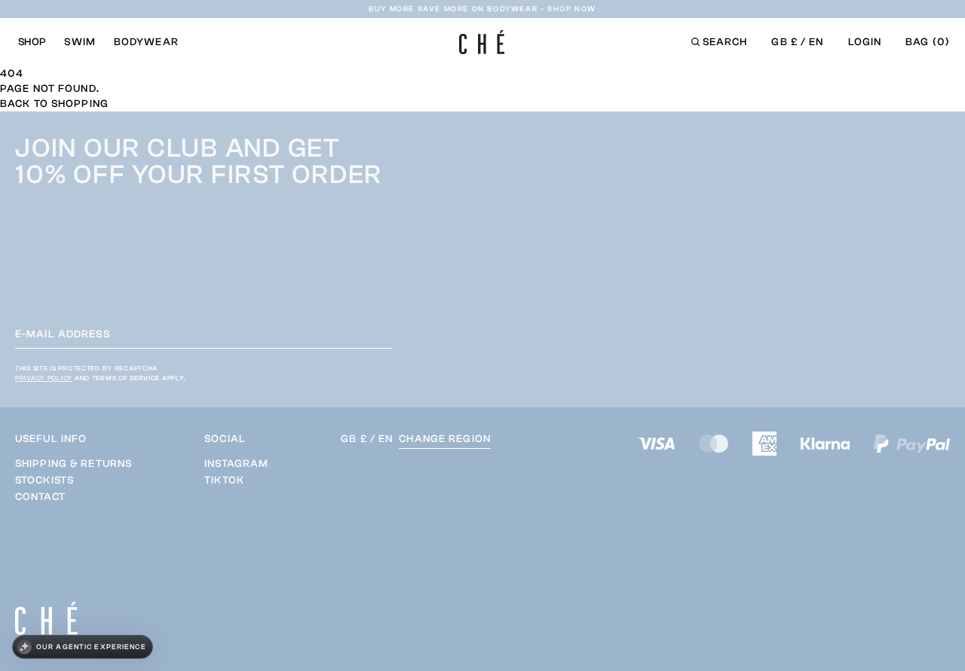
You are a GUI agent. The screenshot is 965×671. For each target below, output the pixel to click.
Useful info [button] (51, 439)
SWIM (79, 42)
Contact (40, 497)
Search (725, 42)
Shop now (571, 9)
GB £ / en (797, 42)
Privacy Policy (43, 378)
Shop (32, 42)
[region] (73, 480)
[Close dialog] (928, 203)
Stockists (44, 480)
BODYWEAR (146, 42)
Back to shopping (54, 104)
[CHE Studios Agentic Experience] (82, 647)
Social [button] (225, 439)
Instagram (236, 464)
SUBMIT (523, 551)
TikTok (224, 480)
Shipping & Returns (73, 464)
